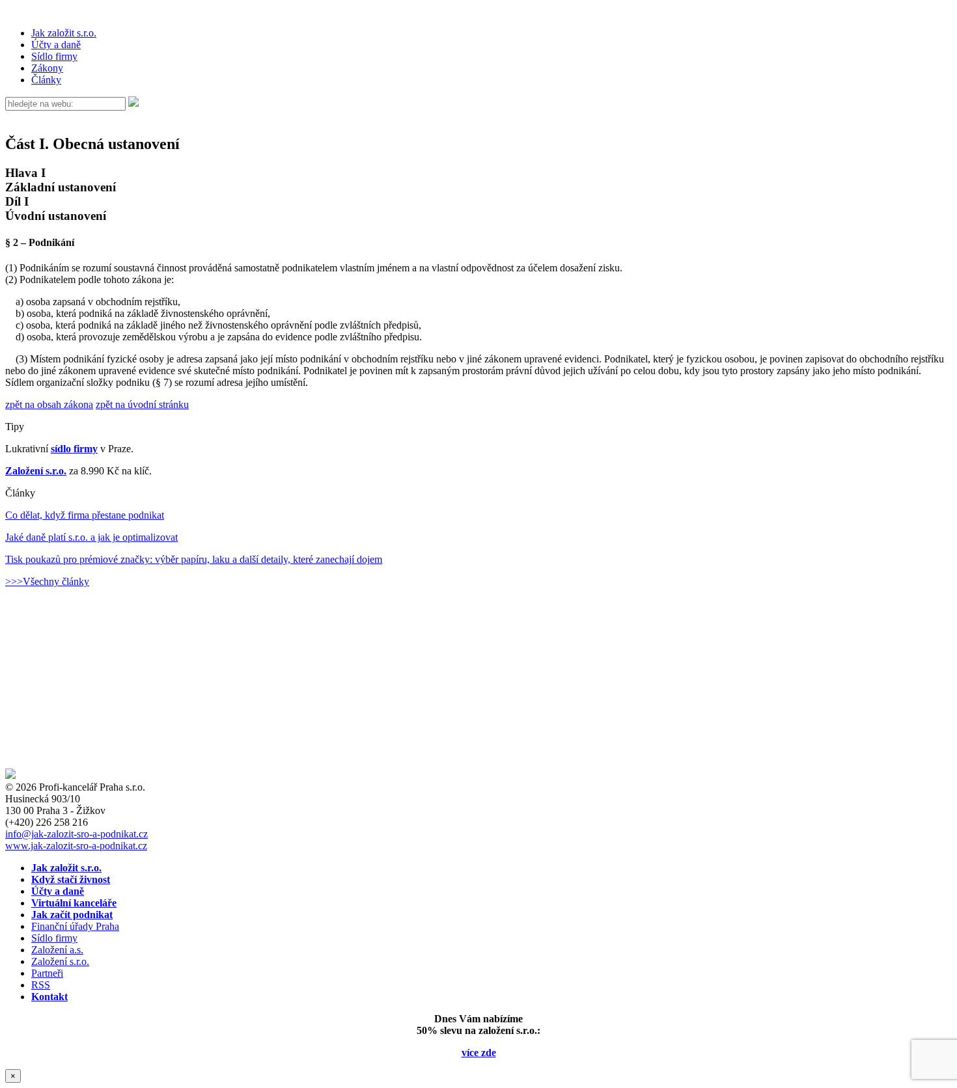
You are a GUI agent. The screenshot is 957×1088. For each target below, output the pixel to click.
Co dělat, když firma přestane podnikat (84, 515)
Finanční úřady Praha (75, 926)
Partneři (47, 973)
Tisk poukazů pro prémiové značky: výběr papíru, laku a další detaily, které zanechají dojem (193, 559)
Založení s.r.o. (35, 470)
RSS (40, 984)
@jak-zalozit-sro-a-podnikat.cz (76, 833)
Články (46, 79)
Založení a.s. (57, 949)
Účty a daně (56, 44)
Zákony (47, 68)
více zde (479, 1052)
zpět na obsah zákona (49, 404)
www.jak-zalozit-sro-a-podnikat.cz (76, 845)
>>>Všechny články (47, 581)
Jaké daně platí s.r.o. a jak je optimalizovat (91, 537)
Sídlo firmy (54, 56)
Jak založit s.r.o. (63, 32)
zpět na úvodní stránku (142, 404)
